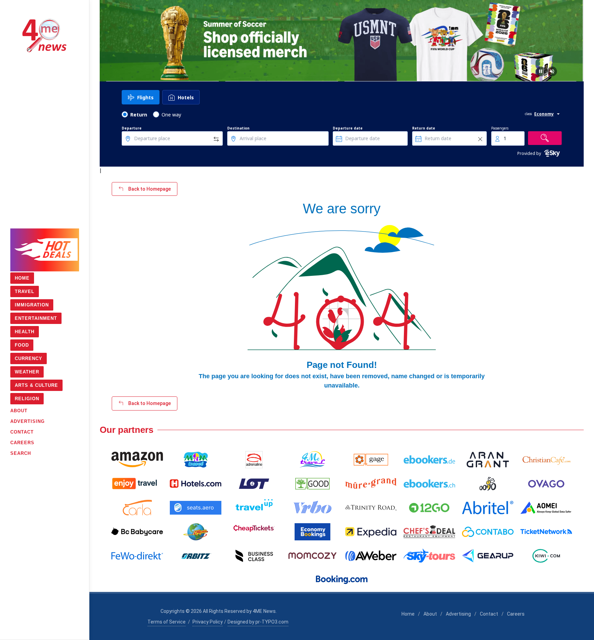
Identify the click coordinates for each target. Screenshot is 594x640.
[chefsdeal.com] (429, 531)
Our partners (126, 430)
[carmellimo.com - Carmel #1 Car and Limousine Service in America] (195, 531)
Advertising (458, 614)
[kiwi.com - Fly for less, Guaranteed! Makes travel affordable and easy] (546, 555)
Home (408, 614)
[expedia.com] (371, 531)
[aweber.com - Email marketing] (371, 555)
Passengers (499, 128)
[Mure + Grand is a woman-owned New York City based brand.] (371, 483)
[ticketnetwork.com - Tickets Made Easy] (546, 531)
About (430, 614)
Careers (516, 614)
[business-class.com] (254, 555)
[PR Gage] (371, 459)
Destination (238, 128)
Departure (132, 128)
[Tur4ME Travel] (312, 459)
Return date (423, 128)
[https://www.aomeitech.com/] (546, 507)
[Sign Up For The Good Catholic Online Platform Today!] (371, 507)
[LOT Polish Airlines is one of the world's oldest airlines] (254, 483)
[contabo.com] (488, 531)
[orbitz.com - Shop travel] (195, 555)
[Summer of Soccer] (342, 40)
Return (138, 114)
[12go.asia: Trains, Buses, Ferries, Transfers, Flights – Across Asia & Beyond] (429, 507)
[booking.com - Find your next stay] (341, 579)
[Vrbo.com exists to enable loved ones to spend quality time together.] (312, 507)
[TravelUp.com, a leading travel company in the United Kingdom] (254, 507)
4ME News (264, 611)
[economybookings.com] (312, 531)
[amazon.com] (137, 459)
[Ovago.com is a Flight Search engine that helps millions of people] (546, 483)
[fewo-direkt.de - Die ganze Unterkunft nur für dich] (137, 555)
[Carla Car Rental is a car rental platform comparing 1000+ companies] (137, 507)
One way (171, 114)
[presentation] (106, 41)
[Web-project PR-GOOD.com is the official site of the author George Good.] (312, 483)
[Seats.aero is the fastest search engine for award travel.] (195, 507)
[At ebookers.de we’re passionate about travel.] (429, 459)
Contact (489, 614)
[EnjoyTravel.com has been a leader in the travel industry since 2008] (137, 483)
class (528, 113)
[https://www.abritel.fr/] (488, 507)
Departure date (348, 128)
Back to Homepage (149, 189)
